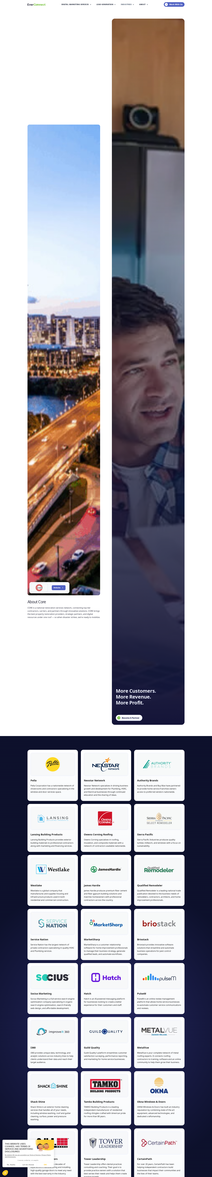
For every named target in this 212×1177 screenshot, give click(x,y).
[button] (76, 4)
